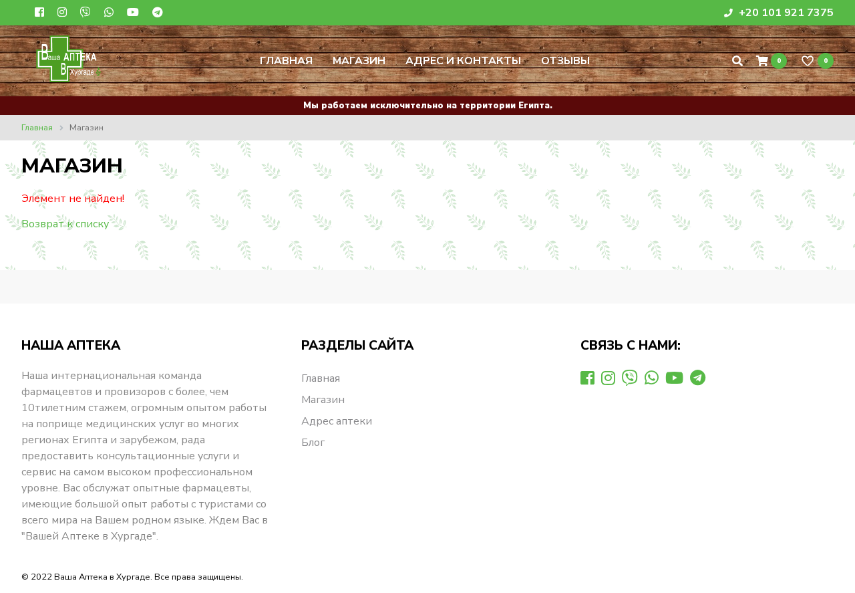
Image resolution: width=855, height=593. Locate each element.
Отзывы (565, 60)
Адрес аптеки (336, 421)
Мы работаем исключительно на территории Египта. (427, 106)
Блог (313, 442)
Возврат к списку (65, 224)
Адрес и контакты (463, 60)
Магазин (359, 60)
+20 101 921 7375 (785, 12)
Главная (286, 60)
